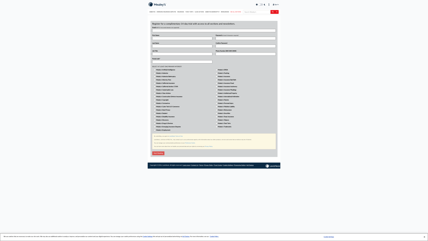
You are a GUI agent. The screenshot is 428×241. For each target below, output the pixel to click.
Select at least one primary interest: (167, 66)
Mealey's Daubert (161, 113)
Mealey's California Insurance (165, 83)
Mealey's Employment (163, 130)
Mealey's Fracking (223, 73)
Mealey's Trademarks (224, 127)
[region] (214, 237)
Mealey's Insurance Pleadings (227, 90)
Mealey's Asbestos (162, 73)
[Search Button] (273, 12)
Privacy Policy (209, 146)
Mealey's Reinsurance (225, 110)
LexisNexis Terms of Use (176, 136)
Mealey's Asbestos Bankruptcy (166, 76)
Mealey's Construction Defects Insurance (169, 96)
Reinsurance (225, 11)
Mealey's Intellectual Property (227, 93)
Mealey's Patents (223, 100)
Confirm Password (221, 43)
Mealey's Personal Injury (225, 103)
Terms (201, 165)
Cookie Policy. (214, 236)
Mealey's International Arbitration (228, 96)
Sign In (276, 4)
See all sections (235, 11)
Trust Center (218, 165)
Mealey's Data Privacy (163, 110)
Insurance (180, 11)
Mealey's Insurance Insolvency (227, 86)
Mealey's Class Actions (163, 93)
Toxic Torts (189, 11)
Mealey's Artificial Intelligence (165, 70)
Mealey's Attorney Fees (163, 80)
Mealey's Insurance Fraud (226, 83)
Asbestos (152, 11)
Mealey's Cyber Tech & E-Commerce (167, 106)
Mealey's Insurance (224, 76)
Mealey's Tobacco (223, 120)
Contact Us (194, 165)
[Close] (424, 236)
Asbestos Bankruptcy (212, 11)
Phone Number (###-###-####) (226, 51)
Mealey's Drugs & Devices (164, 123)
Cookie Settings (228, 165)
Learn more (186, 165)
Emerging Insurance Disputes (166, 11)
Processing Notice (240, 165)
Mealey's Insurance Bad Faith (227, 80)
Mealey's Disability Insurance (165, 116)
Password (227, 35)
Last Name (155, 43)
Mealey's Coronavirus (163, 103)
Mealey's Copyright (162, 100)
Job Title (155, 51)
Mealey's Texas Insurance (226, 116)
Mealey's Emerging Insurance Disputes (168, 127)
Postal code (156, 59)
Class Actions (199, 11)
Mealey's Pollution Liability (226, 106)
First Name (155, 35)
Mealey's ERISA (223, 70)
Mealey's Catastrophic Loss (164, 90)
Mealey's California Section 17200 (167, 86)
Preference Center (190, 143)
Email (165, 27)
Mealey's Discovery (162, 120)
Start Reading (158, 153)
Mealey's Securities (224, 113)
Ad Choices (250, 165)
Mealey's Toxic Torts (224, 123)
